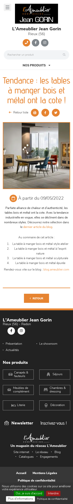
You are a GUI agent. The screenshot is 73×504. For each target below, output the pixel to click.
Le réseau (42, 452)
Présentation (14, 343)
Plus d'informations (20, 498)
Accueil (21, 473)
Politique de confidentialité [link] (52, 499)
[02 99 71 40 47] (26, 42)
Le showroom (48, 343)
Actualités (12, 350)
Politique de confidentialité (36, 480)
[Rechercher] (65, 54)
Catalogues (26, 456)
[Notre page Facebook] (35, 42)
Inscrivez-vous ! (53, 423)
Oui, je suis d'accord (29, 493)
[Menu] (7, 7)
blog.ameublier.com (56, 269)
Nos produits (34, 65)
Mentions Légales (45, 473)
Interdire (53, 493)
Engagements (49, 456)
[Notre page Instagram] (44, 42)
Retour (38, 298)
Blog (57, 452)
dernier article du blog (37, 227)
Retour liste (20, 112)
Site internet (21, 452)
